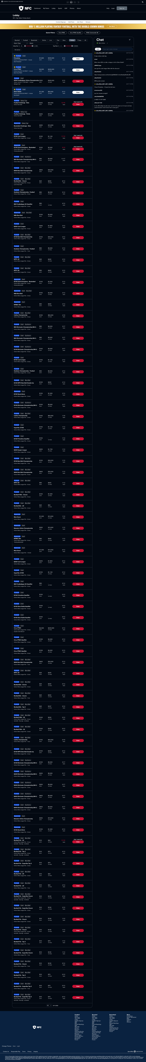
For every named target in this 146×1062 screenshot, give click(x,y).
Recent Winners (79, 1036)
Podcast (129, 1019)
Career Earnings (79, 1032)
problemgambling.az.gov (78, 1057)
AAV (76, 1023)
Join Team (80, 22)
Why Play (77, 1027)
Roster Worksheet (131, 1017)
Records (77, 1034)
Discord (129, 1022)
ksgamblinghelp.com (62, 1058)
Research (77, 1038)
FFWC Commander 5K (92, 33)
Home (76, 1016)
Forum (76, 1040)
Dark (14, 1046)
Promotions (130, 1016)
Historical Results (79, 1031)
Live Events (78, 1037)
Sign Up (122, 8)
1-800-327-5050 (41, 1057)
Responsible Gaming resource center (17, 1056)
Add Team (71, 22)
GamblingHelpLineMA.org (28, 1057)
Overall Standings (79, 1024)
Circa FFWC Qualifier (75, 33)
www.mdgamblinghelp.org (77, 1058)
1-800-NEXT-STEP (92, 1057)
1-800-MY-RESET (119, 1056)
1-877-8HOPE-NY (53, 1057)
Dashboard (37, 8)
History (76, 1030)
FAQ (76, 1025)
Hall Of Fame (78, 1035)
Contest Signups (61, 22)
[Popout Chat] (129, 39)
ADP (76, 1022)
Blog (128, 1018)
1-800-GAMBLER (19, 1058)
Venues (88, 22)
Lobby (53, 8)
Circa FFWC (62, 33)
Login (113, 8)
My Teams (46, 8)
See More (112, 26)
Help (108, 8)
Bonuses (77, 1029)
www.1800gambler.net (104, 1058)
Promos (72, 8)
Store (128, 1021)
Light (18, 1046)
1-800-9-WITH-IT (38, 1058)
